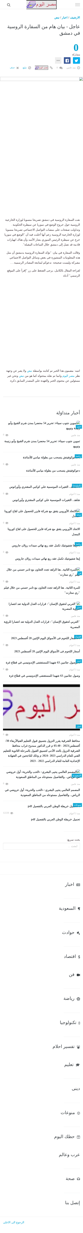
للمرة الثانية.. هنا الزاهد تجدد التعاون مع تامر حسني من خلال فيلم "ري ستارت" (42, 590)
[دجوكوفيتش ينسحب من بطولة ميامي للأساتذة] (41, 457)
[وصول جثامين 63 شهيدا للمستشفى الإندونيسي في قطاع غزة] (41, 662)
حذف (12, 67)
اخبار (64, 17)
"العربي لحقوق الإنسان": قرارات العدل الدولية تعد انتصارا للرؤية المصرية (42, 624)
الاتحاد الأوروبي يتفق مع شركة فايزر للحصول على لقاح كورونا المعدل (44, 532)
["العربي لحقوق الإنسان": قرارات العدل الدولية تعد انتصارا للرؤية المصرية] (41, 607)
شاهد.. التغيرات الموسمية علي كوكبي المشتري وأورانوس (46, 500)
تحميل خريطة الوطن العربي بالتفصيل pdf (55, 819)
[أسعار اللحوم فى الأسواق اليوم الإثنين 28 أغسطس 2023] (41, 638)
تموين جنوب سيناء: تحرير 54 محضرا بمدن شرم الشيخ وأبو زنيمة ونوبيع (42, 444)
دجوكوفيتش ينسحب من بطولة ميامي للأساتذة (53, 470)
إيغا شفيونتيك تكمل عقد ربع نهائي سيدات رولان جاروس (47, 558)
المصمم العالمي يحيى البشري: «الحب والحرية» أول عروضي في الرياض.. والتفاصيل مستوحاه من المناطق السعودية (42, 792)
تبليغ (25, 67)
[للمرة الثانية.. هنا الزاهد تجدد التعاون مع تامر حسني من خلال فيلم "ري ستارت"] (41, 572)
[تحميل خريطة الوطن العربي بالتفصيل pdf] (41, 806)
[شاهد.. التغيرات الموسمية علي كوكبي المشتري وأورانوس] (41, 487)
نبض (56, 17)
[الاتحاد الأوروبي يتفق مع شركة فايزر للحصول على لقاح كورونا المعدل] (41, 514)
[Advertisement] (41, 178)
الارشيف (75, 17)
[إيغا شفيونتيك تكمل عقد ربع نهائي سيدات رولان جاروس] (41, 545)
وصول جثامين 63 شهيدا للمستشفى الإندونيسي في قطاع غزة (44, 675)
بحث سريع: (73, 839)
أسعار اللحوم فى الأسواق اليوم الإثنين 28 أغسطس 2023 (47, 651)
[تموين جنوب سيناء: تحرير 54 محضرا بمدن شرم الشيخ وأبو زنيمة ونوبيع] (41, 426)
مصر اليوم (68, 375)
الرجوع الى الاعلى (13, 1222)
